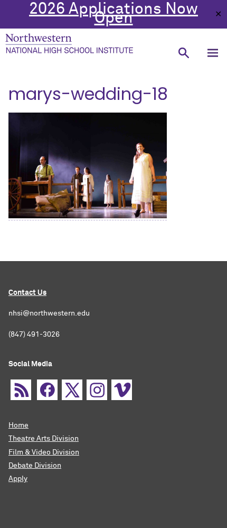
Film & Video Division (43, 452)
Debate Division (34, 465)
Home (18, 425)
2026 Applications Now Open (113, 14)
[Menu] (212, 52)
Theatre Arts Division (43, 438)
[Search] (183, 52)
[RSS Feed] (21, 389)
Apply (17, 479)
